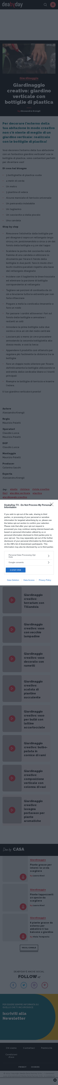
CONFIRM (15, 570)
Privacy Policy (45, 580)
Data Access (29, 580)
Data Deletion (13, 580)
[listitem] (29, 556)
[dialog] (29, 542)
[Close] (52, 505)
